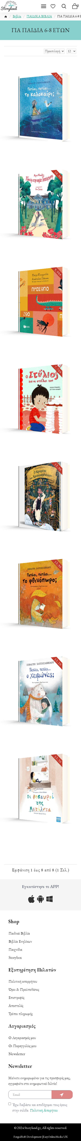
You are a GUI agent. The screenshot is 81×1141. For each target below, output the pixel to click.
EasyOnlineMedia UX (55, 1137)
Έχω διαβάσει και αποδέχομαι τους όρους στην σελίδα (39, 1107)
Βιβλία (17, 16)
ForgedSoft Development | (28, 1137)
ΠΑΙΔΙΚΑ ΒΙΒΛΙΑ (39, 16)
